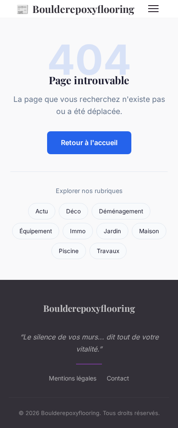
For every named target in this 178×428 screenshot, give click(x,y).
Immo (78, 231)
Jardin (112, 231)
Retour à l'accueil (89, 142)
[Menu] (153, 9)
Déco (73, 211)
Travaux (108, 250)
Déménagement (121, 211)
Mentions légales (72, 378)
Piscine (69, 250)
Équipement (35, 231)
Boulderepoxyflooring (75, 9)
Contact (118, 378)
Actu (41, 211)
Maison (149, 231)
